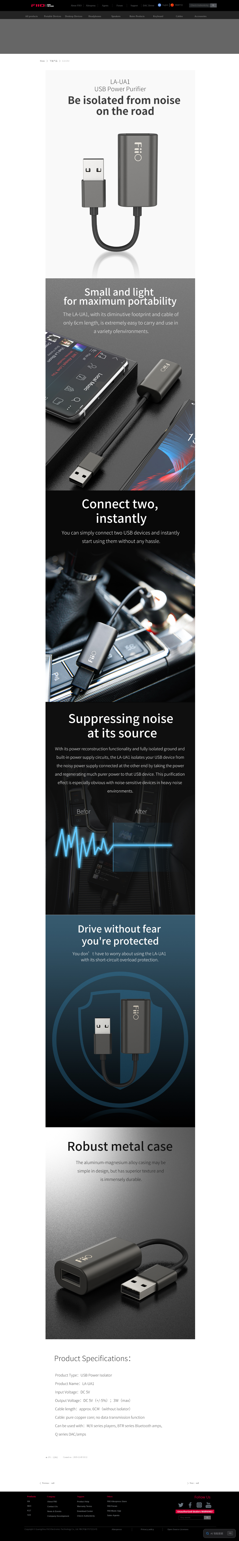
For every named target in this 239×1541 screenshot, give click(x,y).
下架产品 (53, 61)
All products (31, 16)
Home (42, 61)
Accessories (200, 16)
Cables (179, 16)
